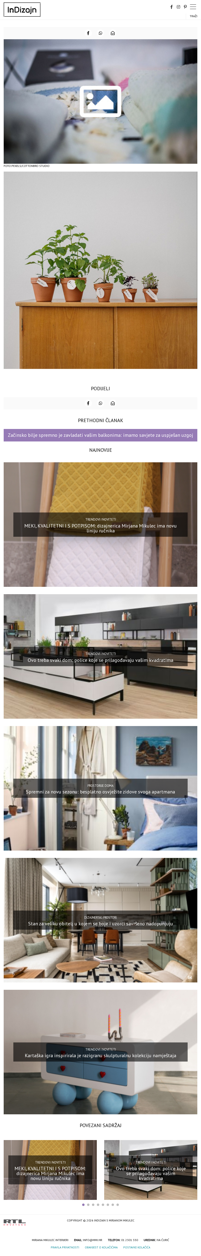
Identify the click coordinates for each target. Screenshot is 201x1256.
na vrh (192, 1221)
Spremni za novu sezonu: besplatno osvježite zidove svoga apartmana (100, 792)
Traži (193, 16)
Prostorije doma (100, 786)
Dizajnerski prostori (100, 917)
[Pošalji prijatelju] (112, 33)
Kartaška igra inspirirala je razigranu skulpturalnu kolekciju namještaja (100, 1055)
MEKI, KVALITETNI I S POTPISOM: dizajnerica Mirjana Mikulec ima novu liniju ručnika (100, 528)
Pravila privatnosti (65, 1247)
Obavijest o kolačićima (101, 1247)
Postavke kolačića (136, 1247)
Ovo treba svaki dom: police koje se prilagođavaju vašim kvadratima (100, 660)
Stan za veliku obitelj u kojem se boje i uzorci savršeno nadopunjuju (100, 923)
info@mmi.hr (92, 1240)
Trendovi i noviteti (100, 519)
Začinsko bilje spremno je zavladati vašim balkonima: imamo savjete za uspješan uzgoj (100, 435)
